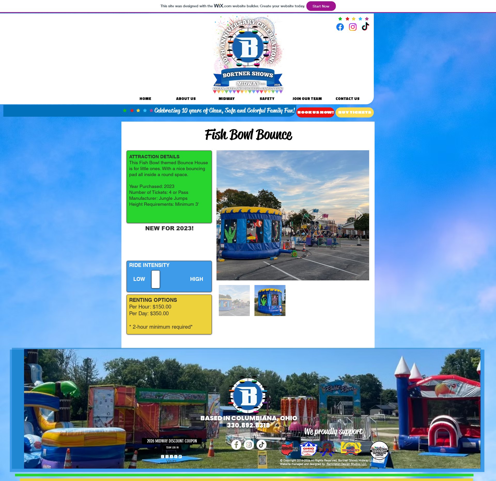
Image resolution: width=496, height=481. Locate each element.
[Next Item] (360, 215)
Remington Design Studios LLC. (347, 464)
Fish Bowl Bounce (248, 134)
